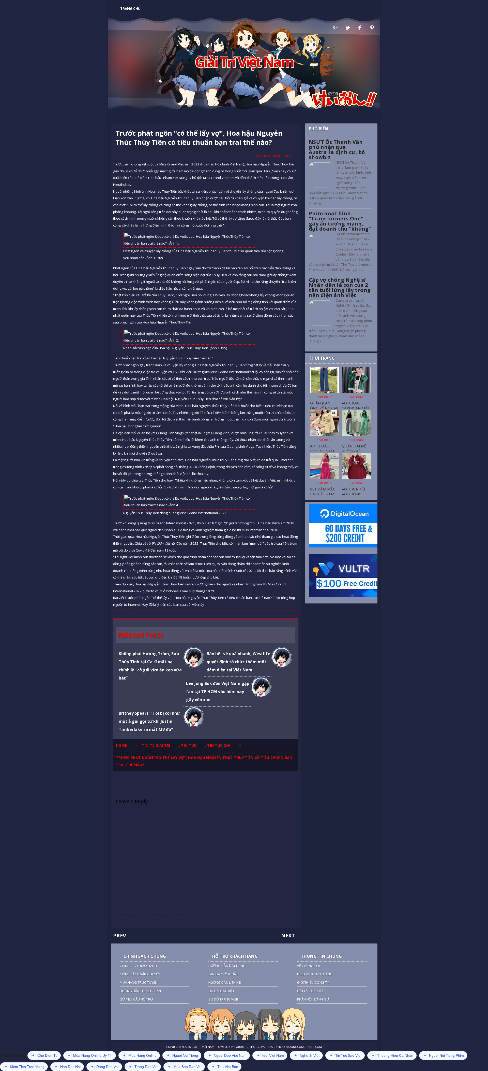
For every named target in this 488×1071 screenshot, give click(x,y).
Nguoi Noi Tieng (182, 1055)
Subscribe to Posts (130, 915)
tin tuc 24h (218, 745)
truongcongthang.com (304, 1047)
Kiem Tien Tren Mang (24, 1067)
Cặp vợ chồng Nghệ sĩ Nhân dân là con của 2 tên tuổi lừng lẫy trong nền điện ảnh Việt (340, 287)
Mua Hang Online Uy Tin (90, 1055)
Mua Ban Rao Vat (185, 1067)
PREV (119, 935)
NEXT (288, 935)
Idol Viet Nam (270, 1055)
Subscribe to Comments (166, 915)
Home (121, 745)
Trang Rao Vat (143, 1067)
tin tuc (188, 745)
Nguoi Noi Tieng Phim (444, 1055)
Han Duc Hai (68, 1067)
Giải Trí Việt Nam (244, 61)
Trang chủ (130, 8)
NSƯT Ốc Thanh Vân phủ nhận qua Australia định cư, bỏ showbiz (337, 149)
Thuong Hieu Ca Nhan (392, 1055)
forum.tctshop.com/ (249, 1047)
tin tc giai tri (156, 745)
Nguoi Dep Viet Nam (228, 1055)
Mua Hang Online (140, 1055)
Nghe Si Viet (307, 1055)
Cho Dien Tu (44, 1055)
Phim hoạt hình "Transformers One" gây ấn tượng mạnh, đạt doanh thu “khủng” (340, 221)
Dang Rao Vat (105, 1067)
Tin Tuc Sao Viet (345, 1055)
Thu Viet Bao (225, 1067)
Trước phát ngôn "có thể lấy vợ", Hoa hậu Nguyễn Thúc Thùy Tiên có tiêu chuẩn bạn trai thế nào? (199, 138)
